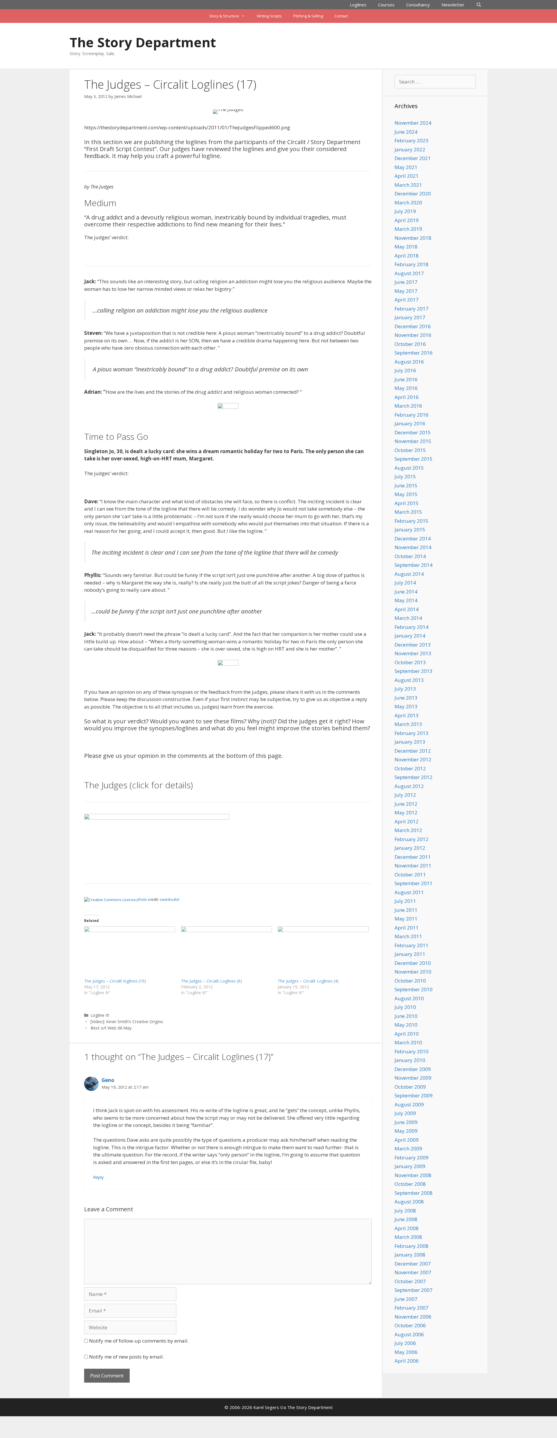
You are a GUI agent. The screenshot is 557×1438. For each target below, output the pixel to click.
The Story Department (143, 42)
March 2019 (408, 229)
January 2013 (410, 741)
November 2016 (413, 335)
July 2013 (405, 688)
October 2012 (410, 768)
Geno (108, 1080)
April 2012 (407, 821)
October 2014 (410, 556)
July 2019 (405, 211)
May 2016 (406, 388)
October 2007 (410, 1281)
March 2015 (408, 512)
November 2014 (413, 547)
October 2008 (410, 1184)
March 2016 (408, 405)
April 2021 (407, 176)
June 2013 (406, 697)
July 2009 (405, 1113)
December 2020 (413, 193)
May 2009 (406, 1130)
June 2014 (406, 591)
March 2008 (408, 1237)
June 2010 (406, 1016)
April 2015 (407, 503)
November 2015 (413, 441)
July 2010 (405, 1007)
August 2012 (409, 786)
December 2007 (413, 1263)
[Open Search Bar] (478, 4)
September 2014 (414, 565)
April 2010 (407, 1033)
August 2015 (409, 467)
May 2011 (406, 918)
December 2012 (413, 750)
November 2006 (413, 1316)
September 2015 (414, 458)
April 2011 (407, 927)
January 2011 (410, 954)
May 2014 (406, 600)
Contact (341, 16)
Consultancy (418, 5)
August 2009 (409, 1104)
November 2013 (413, 653)
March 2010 (408, 1042)
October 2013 (410, 662)
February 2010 (411, 1051)
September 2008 (414, 1193)
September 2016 (414, 352)
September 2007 (414, 1290)
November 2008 (413, 1175)
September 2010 (414, 989)
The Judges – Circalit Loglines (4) (308, 981)
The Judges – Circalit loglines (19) (115, 981)
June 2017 (406, 282)
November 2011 (413, 865)
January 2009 (410, 1166)
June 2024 (406, 131)
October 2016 (410, 344)
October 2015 (410, 450)
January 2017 (410, 317)
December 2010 (413, 963)
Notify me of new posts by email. (126, 1356)
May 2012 (406, 812)
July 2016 (405, 370)
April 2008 (407, 1228)
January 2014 (410, 635)
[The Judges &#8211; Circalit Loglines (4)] (323, 952)
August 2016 (409, 361)
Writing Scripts (269, 16)
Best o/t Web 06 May (111, 1028)
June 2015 (406, 485)
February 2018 (411, 264)
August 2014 (409, 574)
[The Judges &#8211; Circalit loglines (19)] (129, 952)
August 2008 (409, 1201)
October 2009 (410, 1086)
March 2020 (408, 202)
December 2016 (413, 326)
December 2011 (413, 857)
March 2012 (408, 830)
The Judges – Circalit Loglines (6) (211, 981)
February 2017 (411, 308)
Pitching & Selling (308, 16)
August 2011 (409, 892)
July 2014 (405, 582)
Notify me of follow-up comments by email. (139, 1340)
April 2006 (407, 1360)
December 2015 (413, 432)
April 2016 (407, 397)
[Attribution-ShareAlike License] (110, 899)
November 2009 (413, 1077)
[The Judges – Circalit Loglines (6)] (226, 952)
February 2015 (411, 521)
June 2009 (406, 1122)
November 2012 (413, 759)
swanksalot (169, 899)
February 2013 (411, 733)
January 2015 (410, 529)
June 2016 (406, 379)
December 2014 (413, 538)
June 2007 (406, 1299)
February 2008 (411, 1246)
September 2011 (414, 883)
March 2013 (408, 724)
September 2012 (414, 777)
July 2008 (405, 1210)
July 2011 (405, 901)
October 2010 (410, 980)
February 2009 (411, 1157)
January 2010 (410, 1060)
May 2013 (406, 706)
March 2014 (408, 618)
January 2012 (410, 848)
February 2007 (411, 1307)
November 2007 (413, 1272)
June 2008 (406, 1219)
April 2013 (407, 715)
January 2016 (410, 423)
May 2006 (406, 1352)
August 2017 (409, 273)
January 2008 (410, 1254)
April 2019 (407, 220)
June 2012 (406, 803)
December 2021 (413, 158)
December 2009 (413, 1069)
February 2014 (411, 627)
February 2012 (411, 839)
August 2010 (409, 998)
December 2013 (413, 644)
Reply (98, 1177)
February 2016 (411, 414)
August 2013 (409, 680)
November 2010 (413, 971)
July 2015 (405, 476)
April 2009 (407, 1139)
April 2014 (407, 609)
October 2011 (410, 874)
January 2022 (410, 149)
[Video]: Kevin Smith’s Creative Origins (127, 1021)
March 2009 (408, 1148)
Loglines (358, 5)
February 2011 (411, 945)
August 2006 (409, 1334)
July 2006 (405, 1343)
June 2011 (406, 910)
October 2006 (410, 1325)
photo (142, 899)
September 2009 (414, 1095)
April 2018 (407, 255)
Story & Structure (224, 16)
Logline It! (100, 1015)
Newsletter (453, 5)
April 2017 (407, 299)
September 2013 (414, 671)
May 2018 (406, 246)
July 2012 (405, 794)
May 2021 (406, 167)
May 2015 (406, 494)
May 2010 (406, 1024)
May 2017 (406, 291)
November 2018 (413, 238)
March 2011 (408, 936)
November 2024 (413, 122)
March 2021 (408, 184)
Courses (386, 5)
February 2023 (411, 140)
